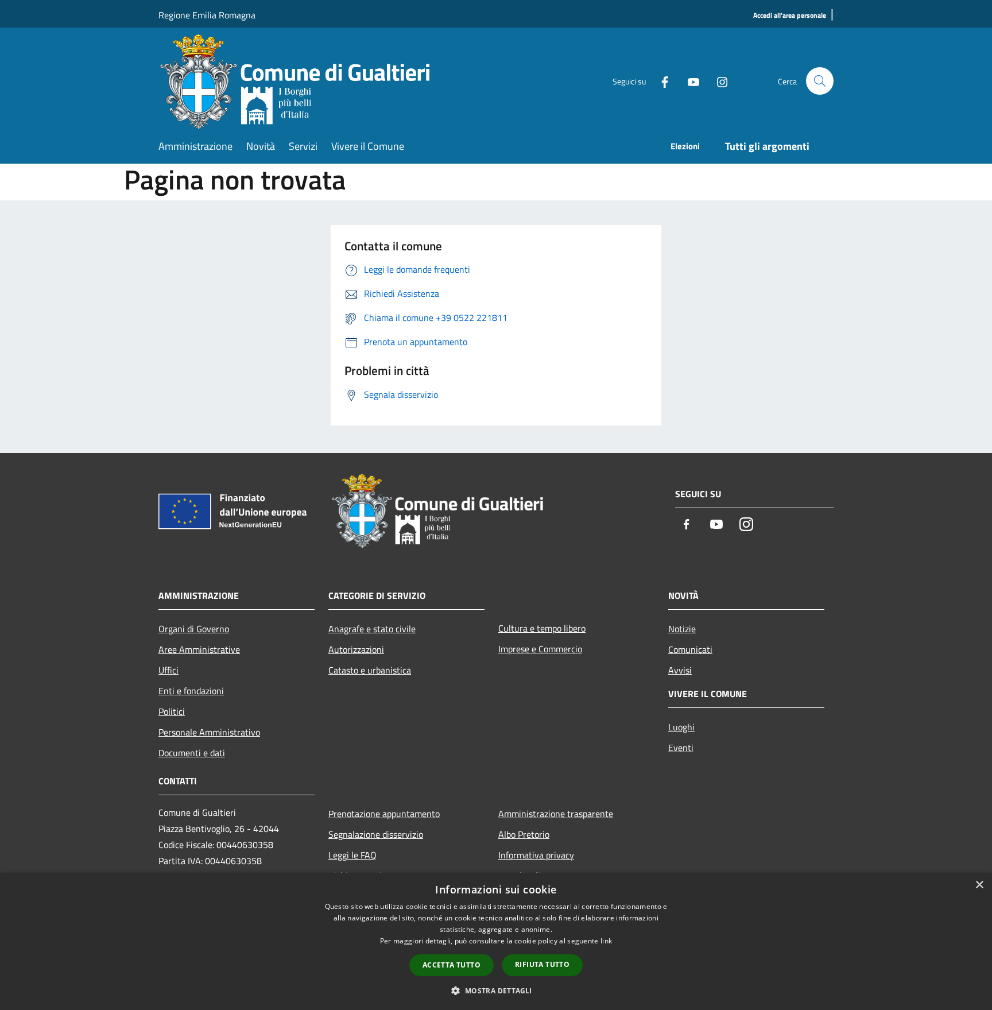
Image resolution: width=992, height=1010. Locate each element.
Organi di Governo (193, 629)
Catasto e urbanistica (369, 670)
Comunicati (690, 649)
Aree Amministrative (199, 649)
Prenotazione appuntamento (384, 814)
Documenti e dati (191, 753)
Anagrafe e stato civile (372, 629)
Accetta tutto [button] (451, 965)
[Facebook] (660, 80)
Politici (171, 711)
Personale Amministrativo (209, 732)
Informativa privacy (536, 855)
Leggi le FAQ (352, 855)
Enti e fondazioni (191, 691)
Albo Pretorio (523, 834)
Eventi (680, 747)
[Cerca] (820, 81)
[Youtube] (688, 80)
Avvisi (680, 670)
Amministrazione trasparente (555, 814)
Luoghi (681, 727)
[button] (496, 990)
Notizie (682, 629)
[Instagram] (717, 80)
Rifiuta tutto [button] (542, 964)
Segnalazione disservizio (375, 834)
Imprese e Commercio (540, 649)
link (606, 941)
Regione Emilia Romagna (206, 15)
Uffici (168, 670)
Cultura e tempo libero (542, 628)
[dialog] (496, 941)
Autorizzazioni (356, 649)
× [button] (979, 885)
